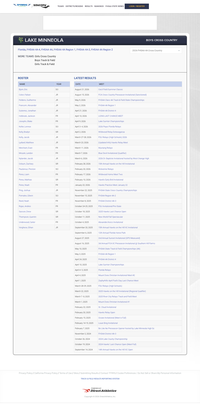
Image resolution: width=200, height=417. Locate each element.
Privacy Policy (25, 373)
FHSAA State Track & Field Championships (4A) (119, 249)
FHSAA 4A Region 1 (64, 49)
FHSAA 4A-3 (83, 49)
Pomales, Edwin (26, 195)
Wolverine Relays (106, 169)
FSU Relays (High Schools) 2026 (112, 137)
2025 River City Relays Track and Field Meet (117, 296)
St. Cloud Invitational (107, 307)
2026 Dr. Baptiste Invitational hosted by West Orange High (123, 158)
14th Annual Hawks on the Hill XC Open (115, 349)
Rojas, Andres (25, 206)
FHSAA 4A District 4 (107, 110)
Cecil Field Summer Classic (110, 89)
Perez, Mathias (25, 180)
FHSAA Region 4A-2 (107, 195)
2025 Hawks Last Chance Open (112, 211)
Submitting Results (89, 373)
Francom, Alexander (27, 105)
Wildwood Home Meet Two (110, 174)
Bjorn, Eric (23, 89)
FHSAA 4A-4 (33, 49)
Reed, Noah (24, 201)
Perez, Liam (24, 174)
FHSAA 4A (47, 49)
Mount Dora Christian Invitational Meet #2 (116, 275)
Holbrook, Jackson (27, 116)
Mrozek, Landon (26, 153)
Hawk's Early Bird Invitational (110, 180)
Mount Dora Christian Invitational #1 (114, 302)
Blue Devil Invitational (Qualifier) (112, 153)
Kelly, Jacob (24, 137)
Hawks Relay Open (106, 312)
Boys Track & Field (45, 60)
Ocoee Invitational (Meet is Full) (112, 318)
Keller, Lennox (25, 126)
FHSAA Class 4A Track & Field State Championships (121, 100)
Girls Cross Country (45, 56)
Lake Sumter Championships (111, 121)
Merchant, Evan (25, 148)
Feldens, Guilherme (27, 100)
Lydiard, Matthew (26, 142)
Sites (76, 373)
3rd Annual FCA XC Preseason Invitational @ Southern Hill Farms (126, 243)
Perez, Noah (24, 185)
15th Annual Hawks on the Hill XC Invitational (118, 227)
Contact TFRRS (108, 373)
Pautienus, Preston (27, 169)
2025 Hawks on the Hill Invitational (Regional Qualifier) (122, 291)
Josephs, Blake (25, 121)
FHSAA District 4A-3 (107, 201)
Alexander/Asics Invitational (110, 222)
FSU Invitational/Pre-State (109, 206)
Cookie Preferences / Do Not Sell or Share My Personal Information (149, 373)
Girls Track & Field (45, 64)
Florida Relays (104, 270)
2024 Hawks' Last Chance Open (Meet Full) (117, 344)
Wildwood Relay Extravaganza (111, 132)
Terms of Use (65, 373)
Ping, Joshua (24, 190)
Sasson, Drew (25, 211)
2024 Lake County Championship (112, 339)
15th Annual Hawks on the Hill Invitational (116, 164)
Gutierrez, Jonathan (27, 110)
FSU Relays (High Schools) (110, 286)
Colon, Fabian (25, 95)
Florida (22, 49)
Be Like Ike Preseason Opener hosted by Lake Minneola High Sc (126, 328)
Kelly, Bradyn (24, 132)
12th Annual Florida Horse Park (111, 233)
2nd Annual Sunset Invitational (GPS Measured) (119, 238)
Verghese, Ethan (26, 227)
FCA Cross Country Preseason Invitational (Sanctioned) (122, 95)
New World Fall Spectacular (110, 217)
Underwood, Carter (27, 222)
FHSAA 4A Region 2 (102, 49)
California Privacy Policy (46, 373)
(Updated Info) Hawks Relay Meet (113, 142)
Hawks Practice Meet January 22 (113, 185)
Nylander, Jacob (26, 158)
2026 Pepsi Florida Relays (109, 126)
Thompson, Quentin (27, 217)
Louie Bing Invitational (108, 323)
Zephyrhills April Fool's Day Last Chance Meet (118, 280)
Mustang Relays (105, 148)
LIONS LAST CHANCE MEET (110, 116)
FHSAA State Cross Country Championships (117, 190)
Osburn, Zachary (26, 164)
